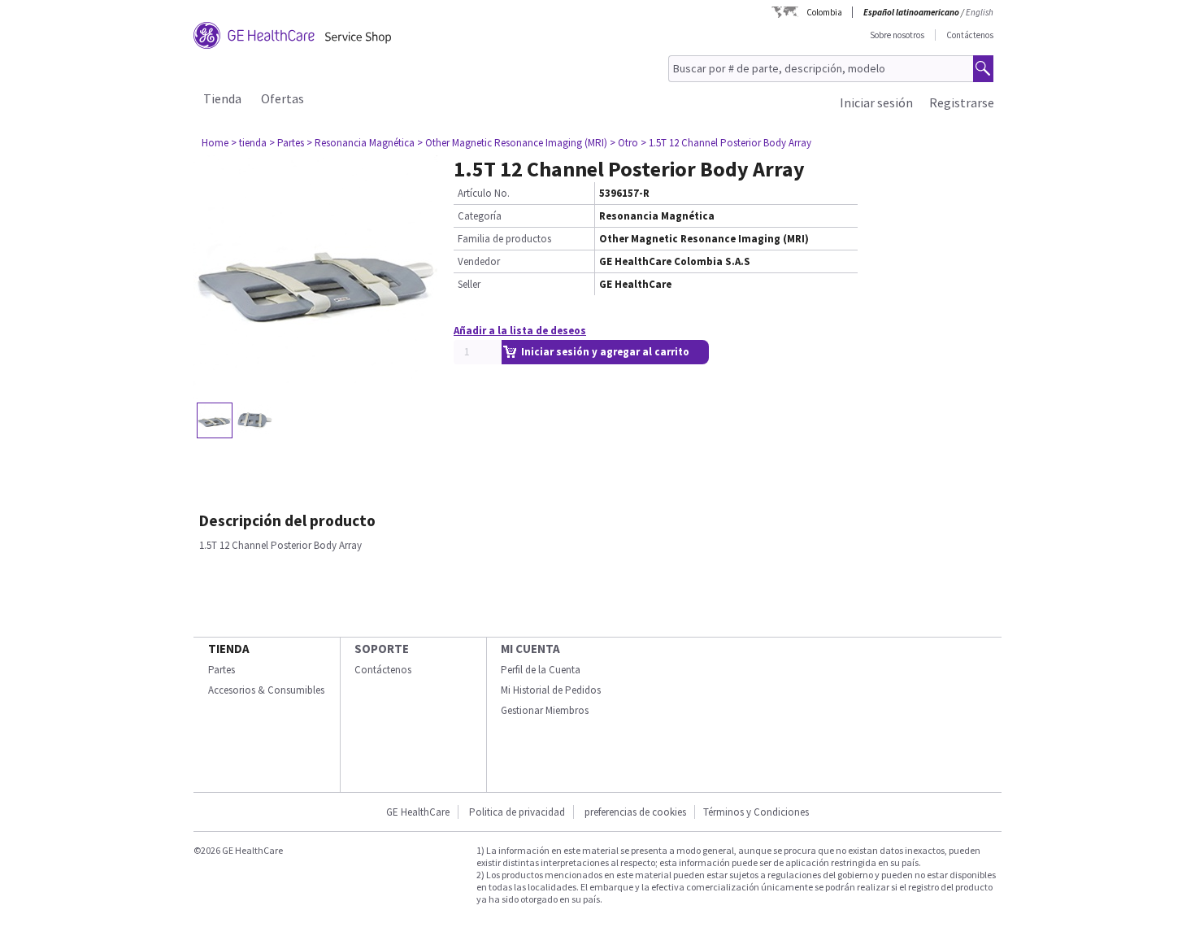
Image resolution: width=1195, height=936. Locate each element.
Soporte (381, 648)
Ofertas (282, 98)
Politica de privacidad (517, 812)
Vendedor (479, 261)
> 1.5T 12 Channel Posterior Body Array (726, 143)
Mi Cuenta (530, 648)
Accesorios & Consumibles (266, 690)
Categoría (480, 216)
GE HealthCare (418, 812)
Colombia (824, 12)
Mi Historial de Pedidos (551, 690)
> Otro (624, 143)
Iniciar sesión (876, 102)
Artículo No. (484, 193)
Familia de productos (504, 239)
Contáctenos (969, 35)
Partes (221, 670)
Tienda (222, 98)
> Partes (286, 143)
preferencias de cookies (635, 812)
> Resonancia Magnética (360, 143)
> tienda (249, 143)
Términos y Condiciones (756, 812)
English (979, 12)
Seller (469, 284)
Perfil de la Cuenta (540, 670)
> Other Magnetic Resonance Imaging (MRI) (512, 143)
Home (215, 143)
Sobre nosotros (897, 35)
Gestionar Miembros (545, 710)
